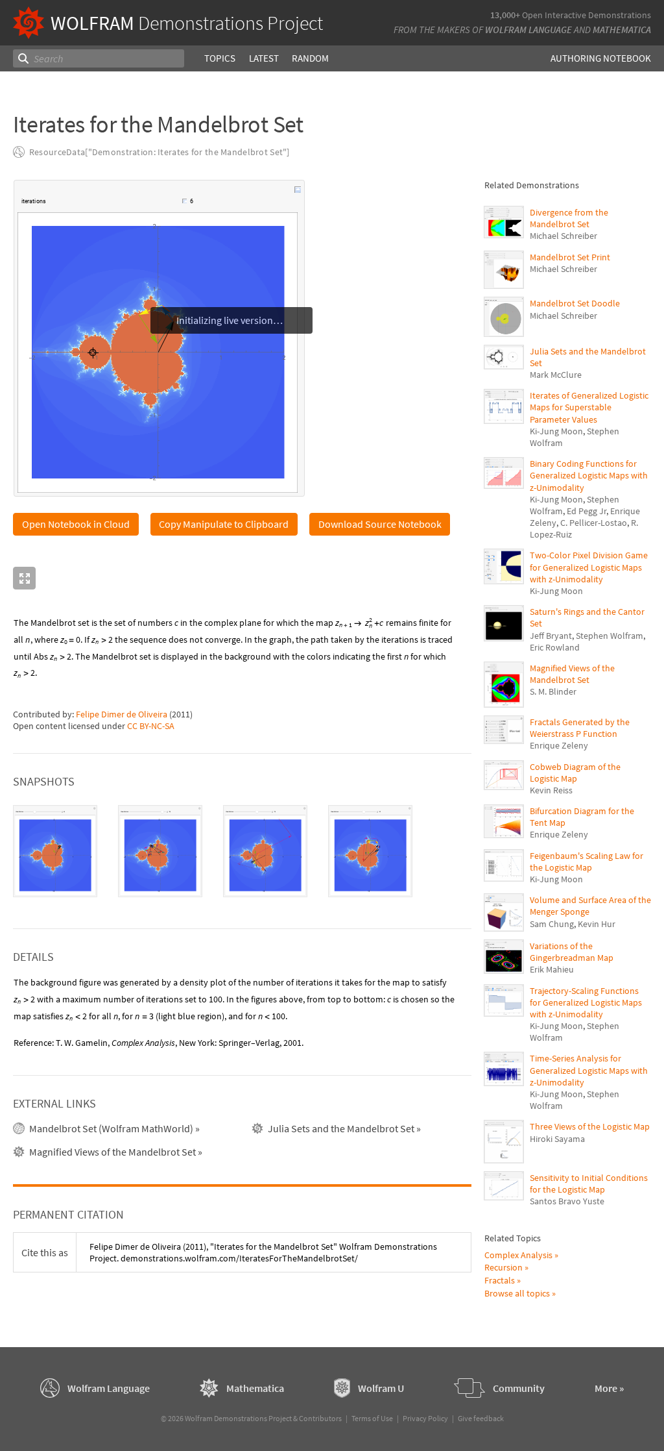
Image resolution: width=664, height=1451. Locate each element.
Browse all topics (517, 1293)
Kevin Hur (596, 924)
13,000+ (505, 15)
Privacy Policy (425, 1418)
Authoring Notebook (601, 58)
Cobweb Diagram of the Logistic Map (575, 772)
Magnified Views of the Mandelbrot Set (572, 674)
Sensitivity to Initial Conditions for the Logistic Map (589, 1183)
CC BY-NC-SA (150, 726)
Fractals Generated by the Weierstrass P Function (580, 727)
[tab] (55, 851)
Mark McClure (556, 374)
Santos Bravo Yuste (567, 1201)
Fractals (499, 1280)
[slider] (115, 208)
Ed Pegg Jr (586, 511)
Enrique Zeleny (559, 745)
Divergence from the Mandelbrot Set (569, 218)
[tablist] (242, 851)
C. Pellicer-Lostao (593, 522)
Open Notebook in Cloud (76, 523)
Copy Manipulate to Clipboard (224, 523)
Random (310, 58)
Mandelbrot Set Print (570, 257)
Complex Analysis (518, 1255)
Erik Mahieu (552, 969)
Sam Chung (552, 924)
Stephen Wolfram (609, 635)
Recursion (503, 1267)
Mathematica (622, 29)
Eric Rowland (555, 647)
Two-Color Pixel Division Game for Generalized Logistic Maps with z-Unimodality (589, 566)
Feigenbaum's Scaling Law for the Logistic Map (586, 861)
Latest (264, 58)
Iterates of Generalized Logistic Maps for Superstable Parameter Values (589, 407)
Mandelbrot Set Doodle (575, 303)
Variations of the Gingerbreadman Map (571, 951)
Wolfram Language (528, 29)
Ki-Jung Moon (556, 431)
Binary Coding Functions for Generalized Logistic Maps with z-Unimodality (589, 475)
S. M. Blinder (553, 691)
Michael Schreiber (563, 236)
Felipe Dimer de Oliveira (121, 714)
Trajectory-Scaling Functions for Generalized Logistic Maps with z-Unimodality (586, 1002)
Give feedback (481, 1418)
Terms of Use (372, 1418)
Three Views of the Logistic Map (590, 1126)
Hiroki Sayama (557, 1139)
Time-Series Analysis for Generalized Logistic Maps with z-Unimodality (589, 1069)
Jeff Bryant (551, 635)
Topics (219, 58)
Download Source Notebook (380, 523)
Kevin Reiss (551, 790)
